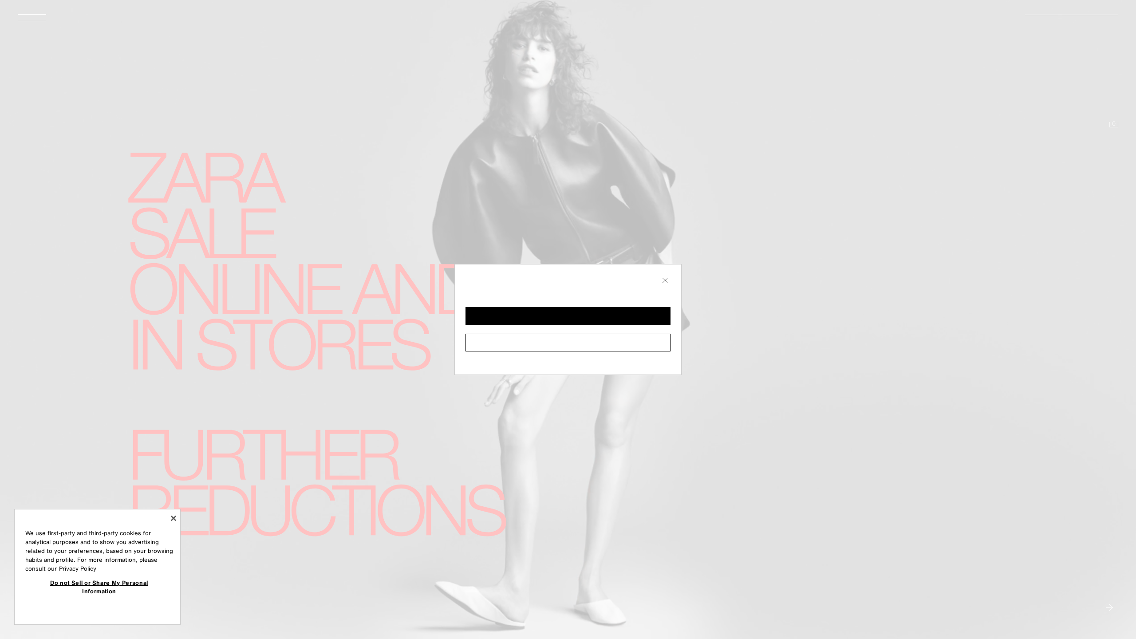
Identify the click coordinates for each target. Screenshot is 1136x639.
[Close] (173, 518)
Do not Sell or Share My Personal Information (99, 586)
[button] (568, 316)
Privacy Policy (77, 568)
